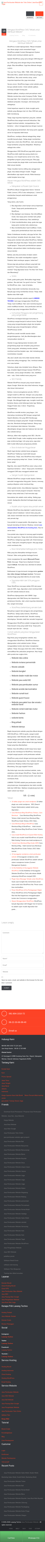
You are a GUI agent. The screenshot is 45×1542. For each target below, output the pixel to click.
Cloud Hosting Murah (9, 1286)
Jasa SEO (5, 1294)
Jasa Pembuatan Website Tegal (14, 1239)
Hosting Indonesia (8, 1370)
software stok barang (11, 1265)
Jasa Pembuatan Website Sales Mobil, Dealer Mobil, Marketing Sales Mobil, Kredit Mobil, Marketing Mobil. (20, 1475)
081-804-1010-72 (17, 1013)
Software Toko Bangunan (12, 1269)
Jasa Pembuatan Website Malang (15, 1197)
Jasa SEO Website (10, 1252)
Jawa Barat (5, 1086)
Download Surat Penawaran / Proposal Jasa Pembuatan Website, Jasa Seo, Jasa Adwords (21, 1114)
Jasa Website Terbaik (9, 1316)
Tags (30, 1528)
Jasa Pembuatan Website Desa (14, 1163)
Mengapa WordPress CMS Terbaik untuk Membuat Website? (23, 31)
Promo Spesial (6, 1076)
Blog (23, 35)
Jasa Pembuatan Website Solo (14, 1231)
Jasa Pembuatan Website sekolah (15, 1222)
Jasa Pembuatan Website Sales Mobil (16, 1218)
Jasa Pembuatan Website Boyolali (15, 1158)
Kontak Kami (6, 1069)
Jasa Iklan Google (10, 1129)
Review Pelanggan (8, 1324)
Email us (13, 1031)
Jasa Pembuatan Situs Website (12, 1291)
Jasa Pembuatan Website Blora (14, 1494)
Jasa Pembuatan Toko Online (13, 1133)
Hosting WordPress (8, 1378)
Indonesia (5, 1091)
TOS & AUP (5, 1462)
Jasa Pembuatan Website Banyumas (16, 1146)
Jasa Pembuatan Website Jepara (15, 1171)
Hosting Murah (6, 1366)
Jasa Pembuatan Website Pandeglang (16, 1507)
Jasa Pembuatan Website (10, 1392)
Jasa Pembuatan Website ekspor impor (17, 1167)
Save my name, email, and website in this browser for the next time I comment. (22, 981)
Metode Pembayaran (8, 1458)
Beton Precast (29, 1095)
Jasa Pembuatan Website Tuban (14, 1481)
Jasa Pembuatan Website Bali (14, 1141)
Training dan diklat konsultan (13, 1273)
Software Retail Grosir (11, 1260)
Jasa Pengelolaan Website (12, 1248)
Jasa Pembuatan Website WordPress (16, 1243)
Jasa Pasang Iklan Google (10, 1297)
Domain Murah (6, 1283)
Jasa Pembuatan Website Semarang (16, 1226)
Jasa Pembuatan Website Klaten (14, 1188)
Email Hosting (6, 1382)
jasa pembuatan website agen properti (16, 1137)
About (18, 1528)
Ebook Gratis (6, 1429)
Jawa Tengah (6, 1083)
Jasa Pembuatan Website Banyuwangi (16, 1150)
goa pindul (5, 1101)
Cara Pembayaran (8, 1440)
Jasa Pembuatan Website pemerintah (16, 1201)
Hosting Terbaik (7, 1312)
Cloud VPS (5, 1288)
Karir (3, 1073)
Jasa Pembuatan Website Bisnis (14, 1154)
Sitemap (37, 1528)
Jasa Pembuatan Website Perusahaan (16, 1205)
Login (3, 1450)
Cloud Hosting (6, 1374)
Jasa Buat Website (10, 1124)
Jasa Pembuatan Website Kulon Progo (16, 1511)
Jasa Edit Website (7, 1400)
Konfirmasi (5, 1454)
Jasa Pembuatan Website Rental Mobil (17, 1209)
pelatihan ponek (9, 1256)
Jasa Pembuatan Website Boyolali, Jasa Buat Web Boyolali (23, 1498)
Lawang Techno (14, 35)
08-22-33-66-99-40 (17, 1022)
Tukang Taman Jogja (16, 1101)
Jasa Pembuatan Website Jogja (14, 1175)
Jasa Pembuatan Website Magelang (16, 1192)
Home (11, 1528)
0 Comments (32, 35)
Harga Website (9, 1120)
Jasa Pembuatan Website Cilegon (15, 1515)
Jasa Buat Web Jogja (9, 1302)
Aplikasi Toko (6, 1415)
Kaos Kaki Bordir (17, 1095)
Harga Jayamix (7, 1095)
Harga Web (5, 1419)
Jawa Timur (5, 1080)
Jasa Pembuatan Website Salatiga (15, 1214)
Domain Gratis (6, 1320)
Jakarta (4, 1089)
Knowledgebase (7, 1433)
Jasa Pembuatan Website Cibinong (15, 1502)
